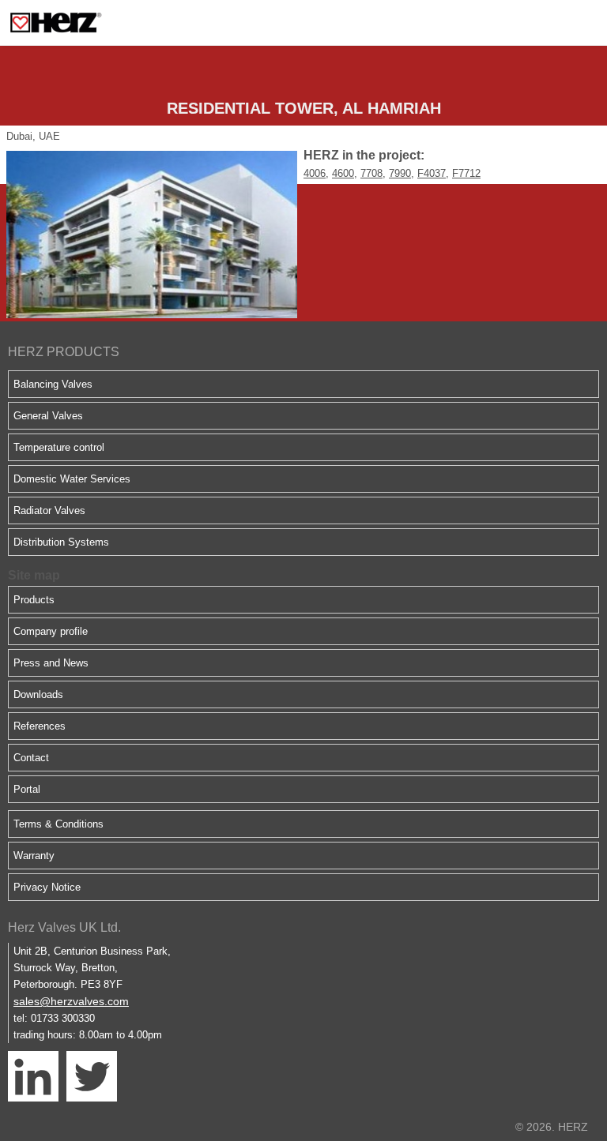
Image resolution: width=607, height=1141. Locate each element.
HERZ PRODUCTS (63, 351)
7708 (371, 173)
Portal (26, 789)
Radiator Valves (49, 510)
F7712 (466, 173)
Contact (31, 758)
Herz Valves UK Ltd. (64, 927)
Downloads (38, 694)
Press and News (51, 663)
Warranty (34, 855)
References (39, 726)
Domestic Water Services (71, 479)
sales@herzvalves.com (71, 1001)
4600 (343, 173)
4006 (315, 173)
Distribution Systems (61, 542)
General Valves (48, 416)
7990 (400, 173)
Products (34, 600)
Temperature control (58, 447)
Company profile (50, 631)
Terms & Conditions (58, 824)
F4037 (431, 173)
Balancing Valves (52, 384)
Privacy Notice (47, 887)
